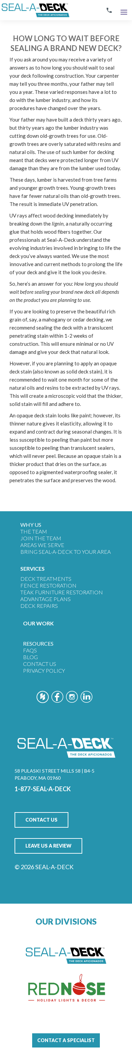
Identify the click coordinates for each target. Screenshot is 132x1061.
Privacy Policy (44, 670)
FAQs (30, 650)
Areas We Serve (42, 545)
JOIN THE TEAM (40, 538)
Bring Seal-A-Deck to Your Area (65, 551)
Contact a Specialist (66, 1040)
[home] (34, 10)
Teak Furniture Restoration (61, 592)
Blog (30, 657)
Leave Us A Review (48, 846)
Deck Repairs (39, 605)
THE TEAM (33, 531)
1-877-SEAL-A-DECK (43, 789)
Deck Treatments (45, 578)
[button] (124, 10)
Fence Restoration (48, 585)
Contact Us (39, 664)
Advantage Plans (45, 599)
